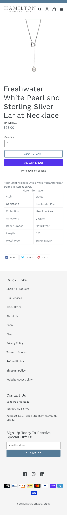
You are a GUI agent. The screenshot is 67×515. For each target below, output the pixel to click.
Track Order (14, 307)
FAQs (10, 325)
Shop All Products (18, 289)
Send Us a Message (18, 401)
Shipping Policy (16, 370)
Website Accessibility (20, 379)
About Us (12, 316)
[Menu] (61, 9)
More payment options (33, 170)
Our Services (14, 298)
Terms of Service (17, 352)
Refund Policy (15, 361)
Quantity (9, 137)
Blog (9, 334)
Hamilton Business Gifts (37, 503)
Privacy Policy (15, 343)
